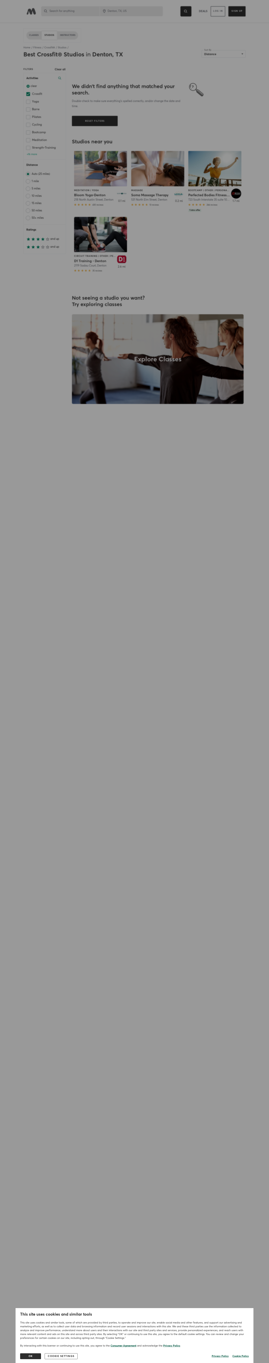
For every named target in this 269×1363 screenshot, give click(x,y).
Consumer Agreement (123, 1346)
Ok (31, 1356)
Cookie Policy (240, 1356)
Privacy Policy (171, 1346)
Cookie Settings (61, 1356)
